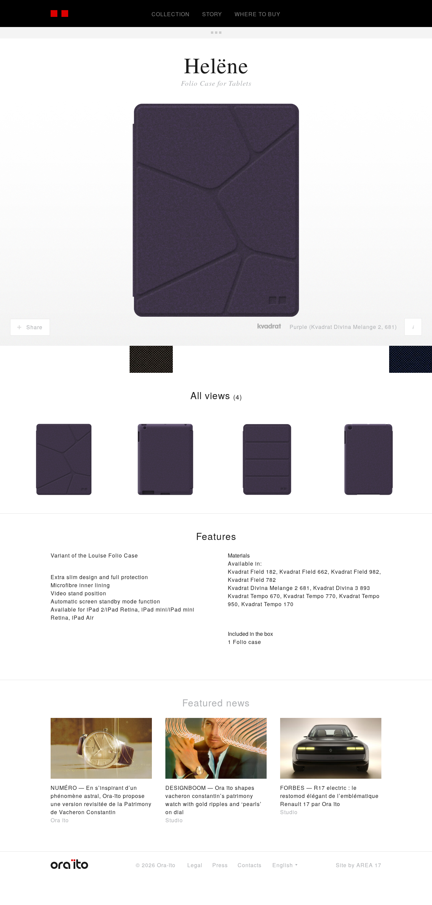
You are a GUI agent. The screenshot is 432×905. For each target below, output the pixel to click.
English (283, 865)
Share (34, 327)
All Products (216, 32)
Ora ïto (60, 820)
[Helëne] (63, 463)
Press (220, 865)
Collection (171, 14)
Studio (174, 820)
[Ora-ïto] (74, 13)
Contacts (250, 865)
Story (212, 14)
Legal (194, 865)
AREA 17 (368, 865)
